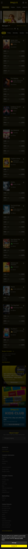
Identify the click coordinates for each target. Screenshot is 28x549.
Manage (14, 542)
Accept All (14, 546)
